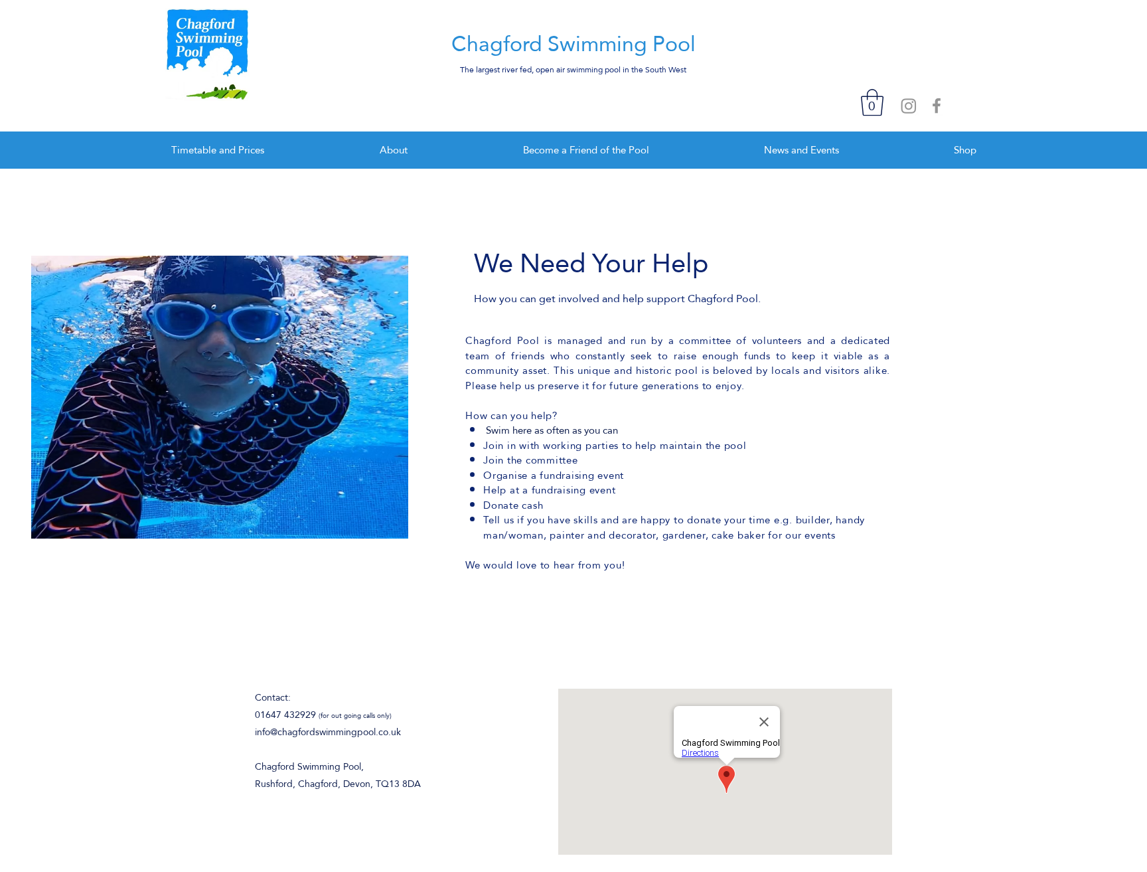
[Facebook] (937, 106)
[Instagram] (909, 106)
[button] (872, 102)
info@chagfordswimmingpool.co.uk (328, 732)
